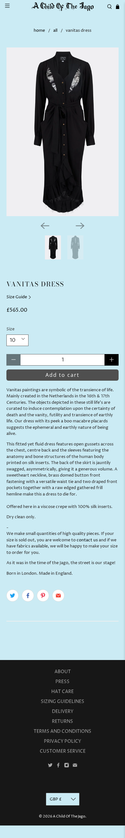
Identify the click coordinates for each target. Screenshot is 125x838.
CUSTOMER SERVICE (63, 751)
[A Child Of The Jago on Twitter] (50, 766)
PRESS (62, 682)
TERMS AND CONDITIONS (62, 731)
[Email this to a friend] (58, 595)
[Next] (80, 226)
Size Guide (17, 297)
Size (10, 329)
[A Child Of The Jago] (62, 7)
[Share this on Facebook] (28, 595)
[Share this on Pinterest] (43, 595)
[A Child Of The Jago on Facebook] (58, 766)
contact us (87, 540)
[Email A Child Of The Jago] (75, 766)
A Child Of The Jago (69, 816)
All (55, 31)
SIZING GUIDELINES (62, 701)
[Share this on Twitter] (12, 595)
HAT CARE (62, 692)
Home (39, 31)
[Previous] (45, 226)
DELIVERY (62, 711)
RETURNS (62, 721)
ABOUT (62, 672)
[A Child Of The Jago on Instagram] (66, 766)
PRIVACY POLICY (62, 741)
